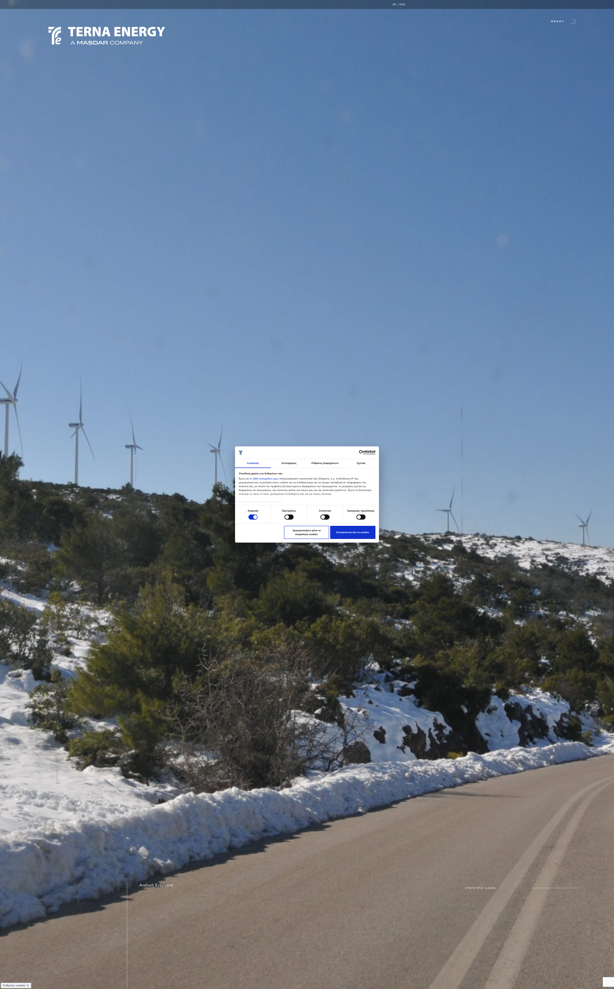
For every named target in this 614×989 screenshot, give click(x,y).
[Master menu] (573, 21)
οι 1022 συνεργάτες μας (264, 478)
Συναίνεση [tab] (253, 463)
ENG (402, 4)
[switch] (289, 517)
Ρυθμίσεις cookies (14, 985)
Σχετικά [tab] (361, 463)
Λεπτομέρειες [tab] (289, 463)
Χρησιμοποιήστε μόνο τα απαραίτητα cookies (306, 532)
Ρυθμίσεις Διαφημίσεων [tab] (324, 463)
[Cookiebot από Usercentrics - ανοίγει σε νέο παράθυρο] (361, 452)
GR (394, 4)
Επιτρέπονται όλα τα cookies (352, 532)
